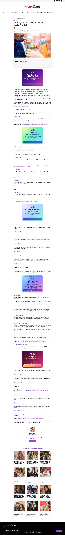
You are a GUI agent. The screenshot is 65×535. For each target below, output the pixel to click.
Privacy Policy (9, 532)
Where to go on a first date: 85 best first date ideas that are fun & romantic (31, 260)
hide (26, 61)
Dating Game (16, 20)
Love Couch (27, 525)
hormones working (17, 154)
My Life (45, 525)
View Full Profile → (32, 440)
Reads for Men (59, 525)
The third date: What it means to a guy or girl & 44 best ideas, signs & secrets (29, 418)
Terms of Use (15, 532)
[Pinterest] (61, 1)
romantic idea (21, 265)
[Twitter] (59, 1)
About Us (13, 530)
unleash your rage (18, 259)
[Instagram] (56, 1)
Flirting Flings (33, 525)
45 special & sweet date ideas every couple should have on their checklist (35, 124)
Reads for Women (51, 525)
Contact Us (18, 530)
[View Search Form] (3, 12)
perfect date (19, 159)
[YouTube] (58, 1)
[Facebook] (54, 1)
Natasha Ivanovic (19, 28)
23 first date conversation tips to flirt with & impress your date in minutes (33, 341)
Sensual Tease (40, 525)
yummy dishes (29, 173)
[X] (59, 531)
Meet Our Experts (8, 530)
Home (12, 12)
